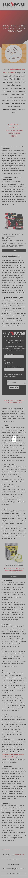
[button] (14, 437)
